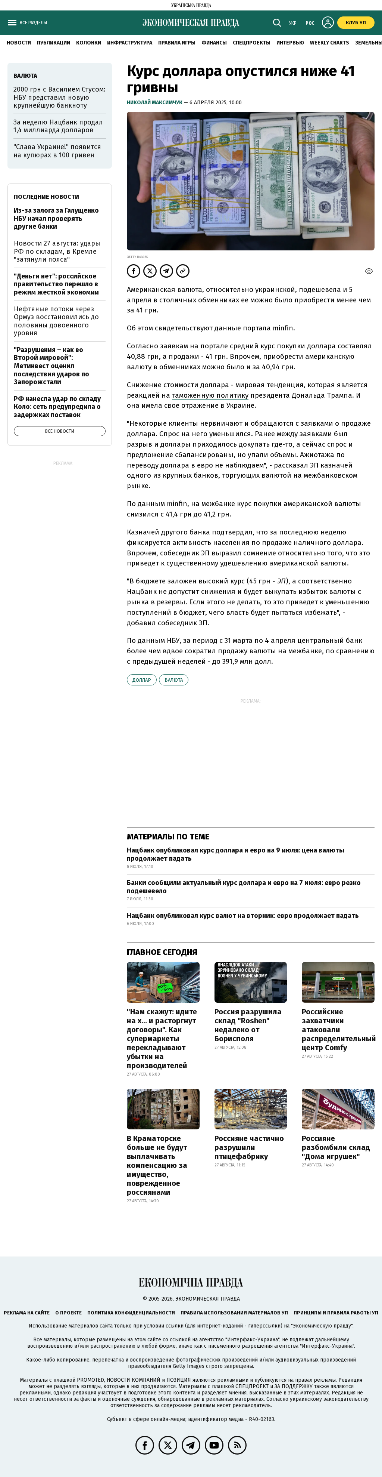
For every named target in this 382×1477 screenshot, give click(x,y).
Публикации (53, 43)
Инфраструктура (129, 43)
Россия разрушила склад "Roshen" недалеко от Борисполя (248, 1025)
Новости (19, 43)
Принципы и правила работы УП (336, 1313)
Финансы (214, 43)
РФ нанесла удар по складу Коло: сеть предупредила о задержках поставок (57, 407)
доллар (141, 680)
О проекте (68, 1313)
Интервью (290, 43)
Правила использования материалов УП (234, 1313)
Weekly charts (329, 43)
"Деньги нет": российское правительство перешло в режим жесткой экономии (56, 284)
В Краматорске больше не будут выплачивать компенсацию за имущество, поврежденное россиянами (157, 1165)
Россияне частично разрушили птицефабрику (249, 1147)
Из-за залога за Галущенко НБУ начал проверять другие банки (56, 218)
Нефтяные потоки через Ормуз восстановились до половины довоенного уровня (56, 321)
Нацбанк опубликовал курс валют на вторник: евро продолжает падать (243, 916)
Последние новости (46, 196)
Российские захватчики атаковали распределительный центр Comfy (339, 1029)
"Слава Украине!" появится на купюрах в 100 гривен (57, 151)
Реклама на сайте (27, 1313)
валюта (174, 680)
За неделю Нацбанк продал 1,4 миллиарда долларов (58, 126)
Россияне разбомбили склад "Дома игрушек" (336, 1147)
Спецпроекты (251, 43)
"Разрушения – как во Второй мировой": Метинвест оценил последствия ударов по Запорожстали (51, 366)
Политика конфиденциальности (131, 1313)
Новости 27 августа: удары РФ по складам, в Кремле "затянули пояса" (57, 251)
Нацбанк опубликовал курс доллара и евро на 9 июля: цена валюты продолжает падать (235, 854)
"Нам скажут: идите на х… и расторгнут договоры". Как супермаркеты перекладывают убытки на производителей (162, 1038)
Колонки (88, 43)
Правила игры (176, 43)
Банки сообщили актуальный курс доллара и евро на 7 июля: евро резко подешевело (244, 887)
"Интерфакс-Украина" (252, 1339)
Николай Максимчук (155, 102)
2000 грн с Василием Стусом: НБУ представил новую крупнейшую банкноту (59, 97)
